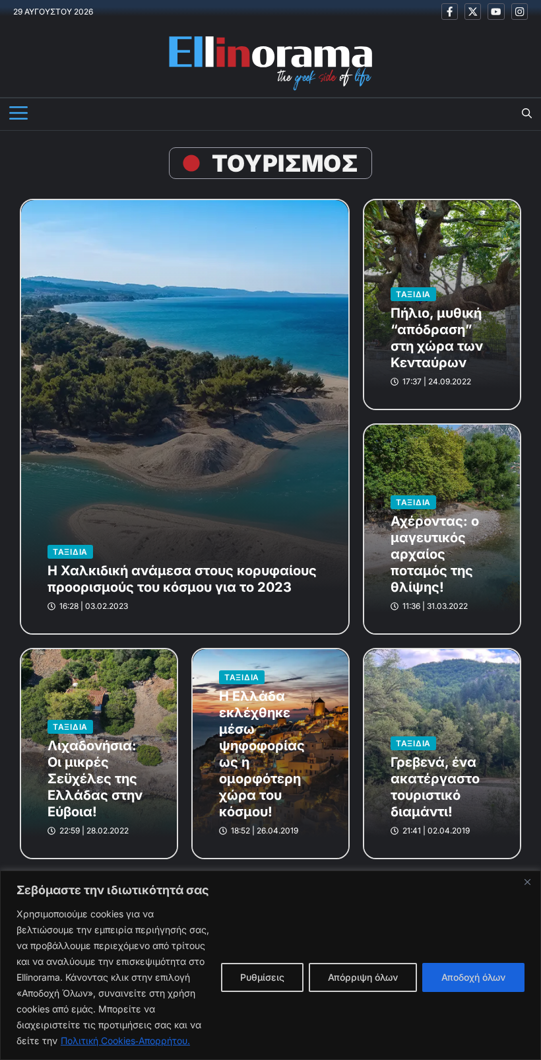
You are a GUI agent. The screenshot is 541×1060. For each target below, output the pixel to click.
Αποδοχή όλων (473, 977)
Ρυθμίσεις (262, 977)
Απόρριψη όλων (363, 977)
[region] (270, 965)
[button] (527, 114)
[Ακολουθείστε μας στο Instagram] (519, 11)
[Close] (527, 882)
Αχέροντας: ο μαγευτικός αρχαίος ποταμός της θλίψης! (435, 554)
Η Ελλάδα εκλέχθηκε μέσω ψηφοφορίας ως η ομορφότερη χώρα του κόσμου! (262, 754)
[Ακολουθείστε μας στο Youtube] (496, 11)
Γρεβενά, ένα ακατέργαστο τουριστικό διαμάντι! (435, 787)
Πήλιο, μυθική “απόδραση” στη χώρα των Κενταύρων (437, 338)
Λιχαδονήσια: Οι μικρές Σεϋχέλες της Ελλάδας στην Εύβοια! (95, 779)
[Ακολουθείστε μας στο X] (472, 11)
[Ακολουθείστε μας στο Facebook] (449, 11)
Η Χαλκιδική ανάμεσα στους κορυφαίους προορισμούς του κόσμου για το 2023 (182, 579)
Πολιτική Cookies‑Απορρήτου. (125, 1040)
